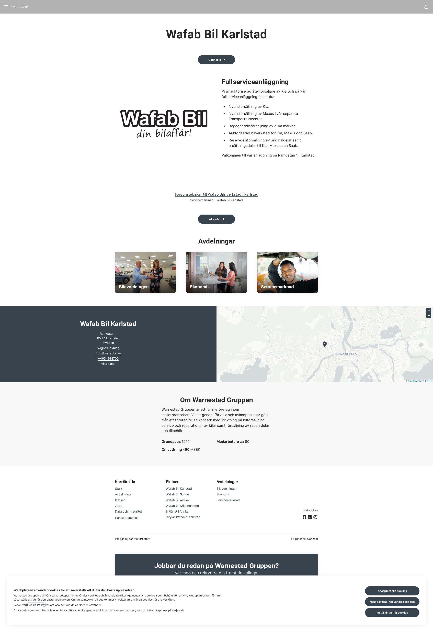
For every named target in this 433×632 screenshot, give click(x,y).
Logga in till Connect (304, 538)
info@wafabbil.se (108, 353)
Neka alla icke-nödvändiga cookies (392, 601)
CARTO (428, 380)
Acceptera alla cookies (392, 591)
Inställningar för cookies (392, 612)
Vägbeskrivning (108, 348)
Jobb (118, 505)
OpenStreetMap (414, 380)
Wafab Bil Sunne (177, 494)
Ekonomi (222, 494)
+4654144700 (108, 358)
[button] (426, 7)
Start (118, 488)
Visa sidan (108, 363)
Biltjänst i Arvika (177, 511)
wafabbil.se (310, 510)
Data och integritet (128, 511)
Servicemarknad (228, 500)
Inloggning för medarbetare (132, 538)
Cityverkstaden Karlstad (183, 517)
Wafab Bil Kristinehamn (182, 505)
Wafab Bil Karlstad (179, 488)
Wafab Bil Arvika (177, 500)
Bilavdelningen (226, 488)
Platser (120, 500)
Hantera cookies (126, 517)
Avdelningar (123, 494)
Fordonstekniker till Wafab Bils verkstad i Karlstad (216, 194)
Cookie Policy (36, 605)
